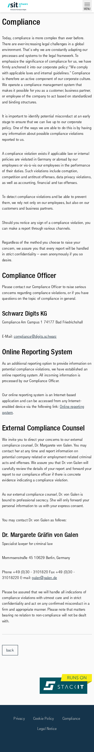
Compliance (71, 718)
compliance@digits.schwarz (35, 336)
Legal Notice (47, 728)
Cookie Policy (43, 718)
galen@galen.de (44, 577)
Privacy (19, 718)
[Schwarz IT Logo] (17, 6)
